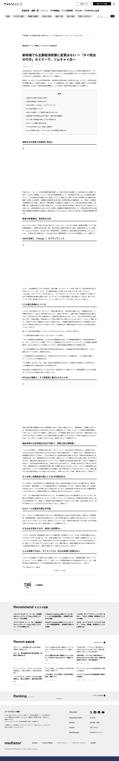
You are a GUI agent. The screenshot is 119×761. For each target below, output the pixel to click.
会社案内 (35, 743)
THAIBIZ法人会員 (91, 11)
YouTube (78, 11)
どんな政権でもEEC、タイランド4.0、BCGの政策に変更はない (46, 130)
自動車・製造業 (32, 16)
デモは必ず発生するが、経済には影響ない (39, 127)
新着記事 (25, 11)
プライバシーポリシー (26, 725)
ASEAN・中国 (47, 16)
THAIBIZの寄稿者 (47, 743)
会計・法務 (70, 16)
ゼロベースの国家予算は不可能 (36, 123)
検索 (112, 16)
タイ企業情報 (67, 11)
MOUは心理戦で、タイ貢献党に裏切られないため (42, 112)
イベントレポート (45, 64)
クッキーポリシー (62, 743)
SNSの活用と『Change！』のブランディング (40, 105)
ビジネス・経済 (18, 16)
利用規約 (16, 725)
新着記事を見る (98, 642)
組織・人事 (59, 16)
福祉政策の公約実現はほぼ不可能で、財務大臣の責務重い (44, 116)
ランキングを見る (97, 695)
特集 (8, 16)
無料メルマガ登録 (102, 4)
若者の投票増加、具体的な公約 (36, 101)
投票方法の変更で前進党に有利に (37, 98)
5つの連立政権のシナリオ (34, 109)
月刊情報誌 (55, 11)
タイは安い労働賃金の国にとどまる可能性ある (41, 119)
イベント (44, 11)
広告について (84, 4)
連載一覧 (35, 11)
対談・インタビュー (85, 16)
